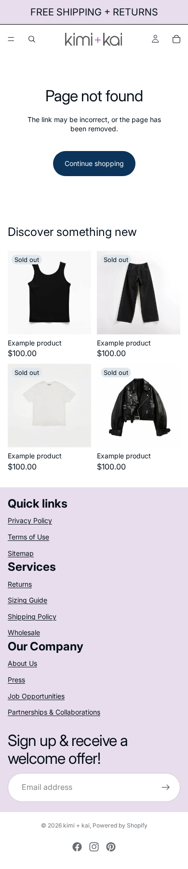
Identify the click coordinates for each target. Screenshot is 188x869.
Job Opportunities (36, 695)
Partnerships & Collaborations (54, 712)
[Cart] (176, 39)
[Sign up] (166, 787)
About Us (22, 663)
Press (16, 680)
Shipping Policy (32, 616)
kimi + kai (76, 825)
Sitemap (21, 553)
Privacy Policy (30, 520)
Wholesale (24, 632)
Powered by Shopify (120, 825)
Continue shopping (94, 163)
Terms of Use (28, 537)
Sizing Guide (27, 600)
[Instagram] (94, 847)
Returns (20, 584)
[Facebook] (77, 847)
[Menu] (11, 39)
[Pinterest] (111, 847)
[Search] (31, 39)
